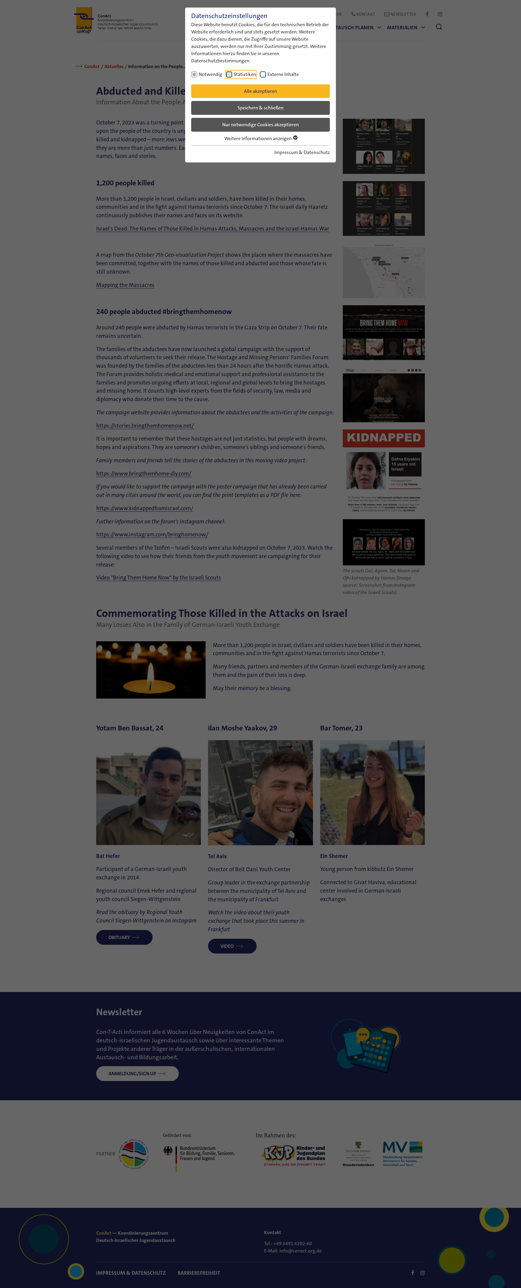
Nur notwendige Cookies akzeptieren (260, 124)
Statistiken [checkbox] (245, 74)
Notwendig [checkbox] (210, 74)
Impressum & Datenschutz (302, 152)
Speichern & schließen (260, 108)
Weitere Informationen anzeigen (258, 138)
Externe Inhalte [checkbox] (283, 74)
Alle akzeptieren (260, 91)
